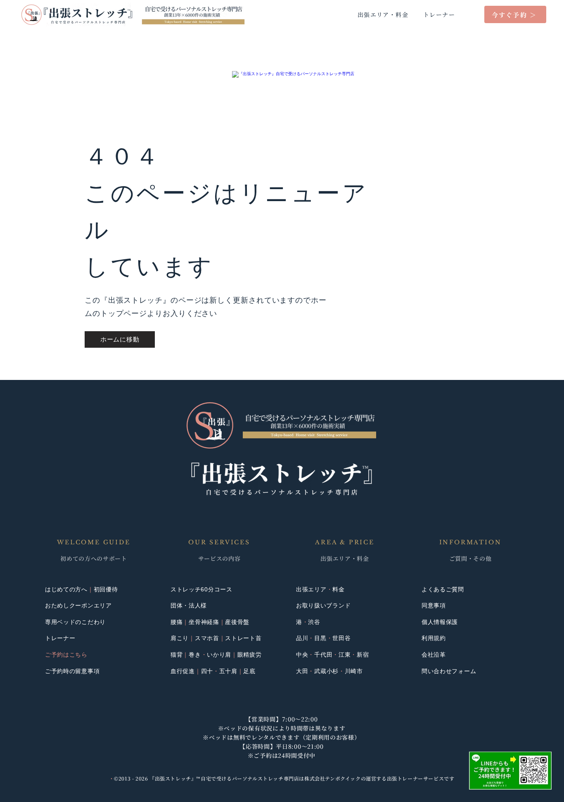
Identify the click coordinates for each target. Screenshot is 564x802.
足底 (249, 671)
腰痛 (176, 622)
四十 (207, 671)
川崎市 (354, 671)
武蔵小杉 (326, 671)
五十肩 (228, 671)
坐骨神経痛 (204, 622)
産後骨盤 (237, 622)
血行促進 (183, 671)
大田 (302, 671)
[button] (510, 771)
